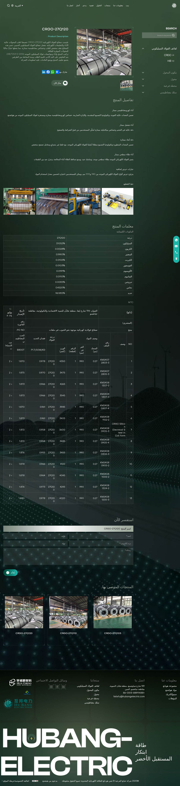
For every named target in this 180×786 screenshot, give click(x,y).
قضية (91, 5)
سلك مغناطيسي (168, 92)
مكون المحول (170, 72)
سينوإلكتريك (171, 694)
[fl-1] (17, 693)
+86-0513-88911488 (134, 692)
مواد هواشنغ (171, 690)
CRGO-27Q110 (112, 633)
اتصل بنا (70, 5)
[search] (8, 6)
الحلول (99, 5)
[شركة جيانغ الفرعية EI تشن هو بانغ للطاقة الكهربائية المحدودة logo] (174, 5)
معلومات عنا (118, 5)
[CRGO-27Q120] (68, 612)
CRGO (169, 55)
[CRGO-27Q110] (113, 612)
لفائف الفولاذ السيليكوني (164, 48)
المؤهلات (172, 698)
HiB (170, 60)
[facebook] (57, 686)
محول (174, 79)
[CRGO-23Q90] (24, 612)
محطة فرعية (170, 85)
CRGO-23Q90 (24, 633)
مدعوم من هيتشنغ (49, 780)
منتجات (107, 5)
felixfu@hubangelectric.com (129, 696)
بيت (127, 5)
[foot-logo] (17, 682)
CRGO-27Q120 (68, 633)
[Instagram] (51, 686)
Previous (135, 619)
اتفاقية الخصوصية (22, 780)
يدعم (84, 5)
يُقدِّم (13, 572)
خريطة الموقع (9, 780)
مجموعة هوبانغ (170, 685)
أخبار (78, 5)
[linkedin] (63, 686)
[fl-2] (17, 704)
